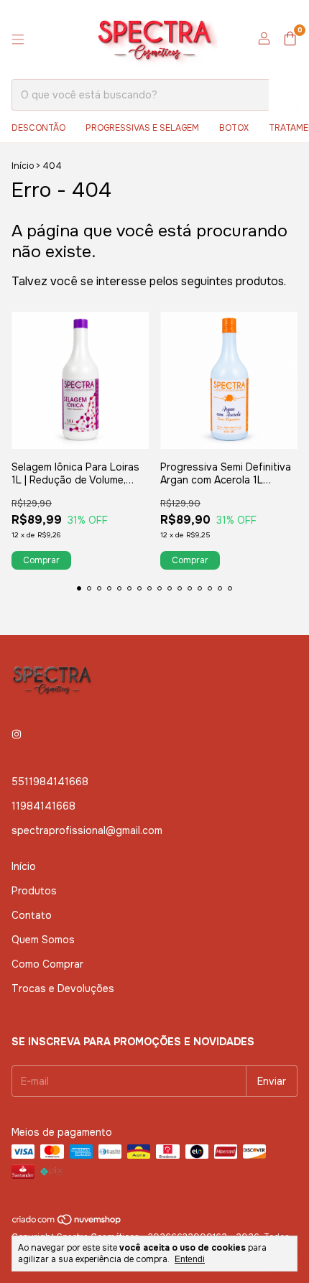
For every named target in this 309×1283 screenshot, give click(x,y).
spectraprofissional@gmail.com (86, 830)
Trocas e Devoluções (62, 988)
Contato (31, 915)
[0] (290, 40)
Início (22, 166)
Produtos (34, 890)
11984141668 (43, 806)
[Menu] (17, 39)
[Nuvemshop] (67, 1222)
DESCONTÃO (38, 128)
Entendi (190, 1259)
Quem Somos (43, 939)
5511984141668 (49, 781)
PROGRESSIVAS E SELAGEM (142, 128)
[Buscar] (283, 95)
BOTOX (234, 128)
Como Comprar (47, 964)
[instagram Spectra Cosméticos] (16, 734)
